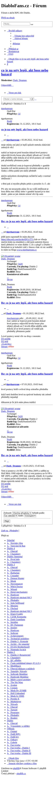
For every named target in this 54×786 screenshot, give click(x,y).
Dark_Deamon (20, 80)
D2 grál (4, 341)
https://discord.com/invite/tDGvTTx (17, 239)
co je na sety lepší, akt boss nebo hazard (24, 129)
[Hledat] (32, 24)
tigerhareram (7, 108)
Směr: (21, 515)
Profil (9, 121)
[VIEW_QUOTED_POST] (25, 318)
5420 (20, 264)
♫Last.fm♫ (6, 344)
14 (19, 114)
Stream (4, 346)
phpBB (16, 768)
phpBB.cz (21, 773)
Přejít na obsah (8, 17)
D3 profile (6, 339)
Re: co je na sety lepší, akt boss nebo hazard (27, 221)
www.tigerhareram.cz (27, 250)
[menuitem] (23, 36)
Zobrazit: (7, 513)
